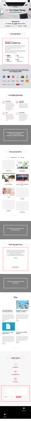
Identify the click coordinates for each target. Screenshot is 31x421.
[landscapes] (8, 178)
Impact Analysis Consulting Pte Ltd (22, 185)
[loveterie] (8, 191)
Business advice (18, 335)
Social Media (12, 313)
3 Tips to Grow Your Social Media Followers (7, 333)
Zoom (7, 169)
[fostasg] (8, 164)
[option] (15, 257)
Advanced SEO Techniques (5, 313)
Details (9, 169)
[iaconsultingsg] (22, 178)
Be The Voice (22, 212)
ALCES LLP (8, 211)
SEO (18, 157)
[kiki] (22, 164)
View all (8, 157)
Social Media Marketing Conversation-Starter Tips (7, 311)
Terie (9, 197)
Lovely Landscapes (8, 184)
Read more (3, 320)
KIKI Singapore (22, 171)
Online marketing (22, 335)
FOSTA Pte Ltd (9, 171)
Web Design (22, 157)
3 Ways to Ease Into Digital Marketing (21, 333)
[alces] (8, 204)
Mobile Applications (14, 157)
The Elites (22, 199)
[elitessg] (22, 192)
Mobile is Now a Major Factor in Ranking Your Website (22, 311)
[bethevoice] (22, 205)
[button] (5, 256)
